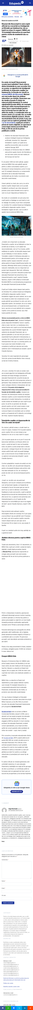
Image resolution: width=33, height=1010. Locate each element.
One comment (13, 42)
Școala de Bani (6, 711)
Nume (4, 881)
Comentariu (5, 859)
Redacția (10, 39)
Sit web (4, 895)
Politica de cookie (8, 983)
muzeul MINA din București (12, 94)
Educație (17, 16)
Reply (3, 841)
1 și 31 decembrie (8, 123)
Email (3, 888)
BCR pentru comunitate (7, 16)
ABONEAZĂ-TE (17, 791)
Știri (21, 16)
